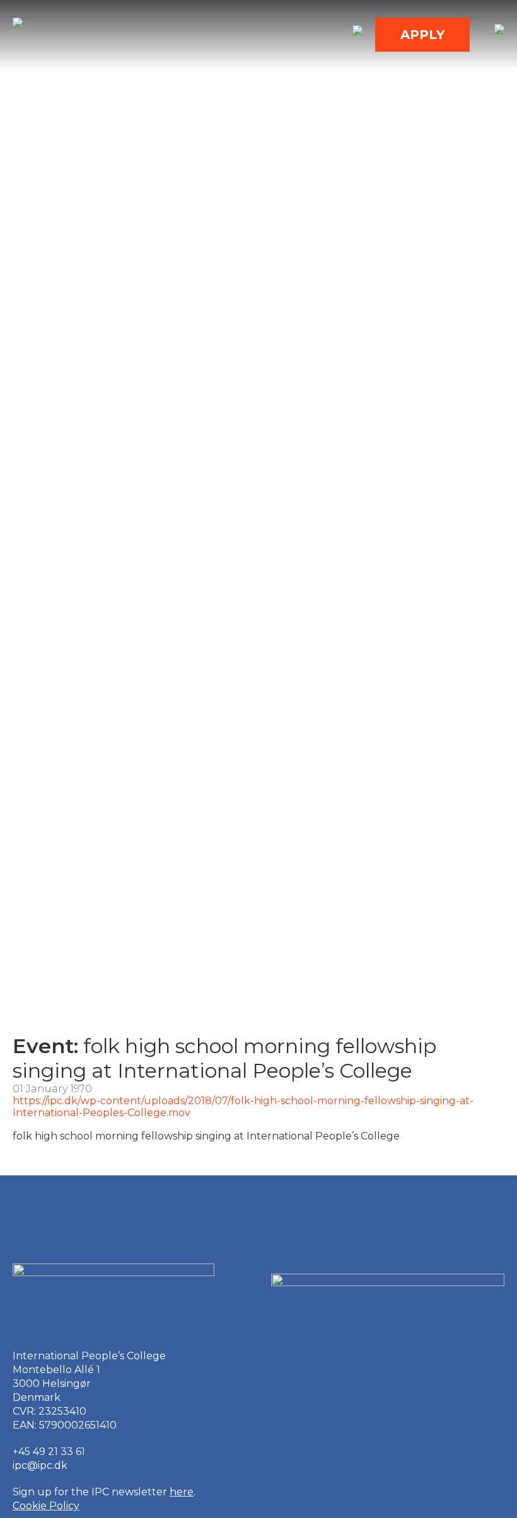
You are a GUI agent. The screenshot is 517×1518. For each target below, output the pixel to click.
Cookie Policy (46, 1506)
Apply (422, 34)
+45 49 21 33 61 (49, 1452)
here (182, 1492)
